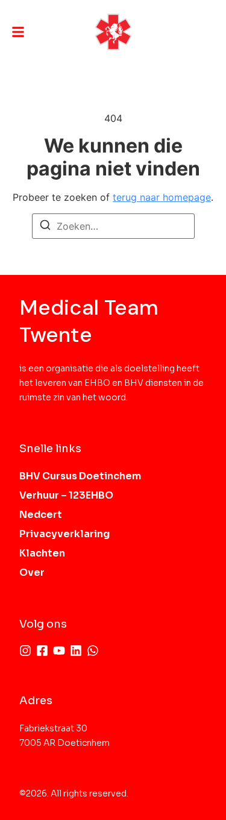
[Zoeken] (45, 226)
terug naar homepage (162, 197)
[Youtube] (59, 651)
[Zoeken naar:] (113, 226)
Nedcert (40, 514)
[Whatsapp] (93, 651)
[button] (18, 31)
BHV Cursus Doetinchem (80, 476)
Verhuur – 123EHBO (66, 495)
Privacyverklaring (64, 534)
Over (32, 572)
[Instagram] (25, 651)
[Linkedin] (76, 651)
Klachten (42, 553)
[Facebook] (42, 651)
